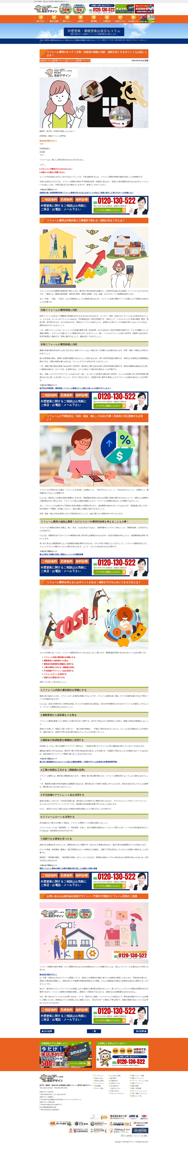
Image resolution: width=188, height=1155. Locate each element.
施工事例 (94, 21)
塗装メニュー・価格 (137, 1075)
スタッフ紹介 (99, 1088)
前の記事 (140, 1031)
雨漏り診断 (134, 1086)
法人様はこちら (133, 21)
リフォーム (72, 60)
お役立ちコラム (120, 21)
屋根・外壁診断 (136, 1088)
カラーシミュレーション (139, 1091)
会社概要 (98, 1086)
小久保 (42, 152)
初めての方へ (40, 21)
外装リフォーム (60, 60)
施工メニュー (67, 21)
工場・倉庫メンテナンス (139, 1093)
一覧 (94, 1031)
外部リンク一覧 (136, 1096)
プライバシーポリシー (117, 1093)
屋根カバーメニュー (137, 1078)
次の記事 (48, 1031)
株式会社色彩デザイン (48, 141)
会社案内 (80, 21)
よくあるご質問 (115, 1075)
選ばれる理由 (54, 21)
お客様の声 (107, 21)
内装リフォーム (84, 60)
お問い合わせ (114, 1091)
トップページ (99, 1075)
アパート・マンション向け (139, 1081)
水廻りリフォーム (137, 1083)
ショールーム (99, 1083)
